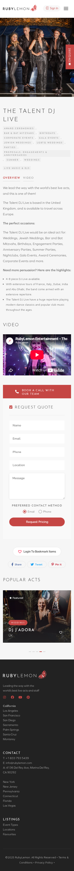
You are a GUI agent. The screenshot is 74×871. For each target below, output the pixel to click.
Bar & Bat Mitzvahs (19, 133)
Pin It (58, 564)
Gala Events (49, 138)
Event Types (10, 824)
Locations (9, 829)
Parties (10, 147)
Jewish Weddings (17, 143)
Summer (13, 160)
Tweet (38, 564)
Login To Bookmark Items (39, 551)
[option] (37, 57)
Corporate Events (18, 138)
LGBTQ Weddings (50, 143)
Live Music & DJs (17, 168)
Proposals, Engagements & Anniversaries (25, 153)
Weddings (32, 160)
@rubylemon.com (21, 762)
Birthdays (47, 133)
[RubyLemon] (20, 7)
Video (28, 178)
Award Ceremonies (19, 129)
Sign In (53, 8)
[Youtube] (20, 697)
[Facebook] (12, 697)
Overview (11, 178)
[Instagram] (4, 697)
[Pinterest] (28, 697)
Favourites (9, 834)
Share (18, 564)
